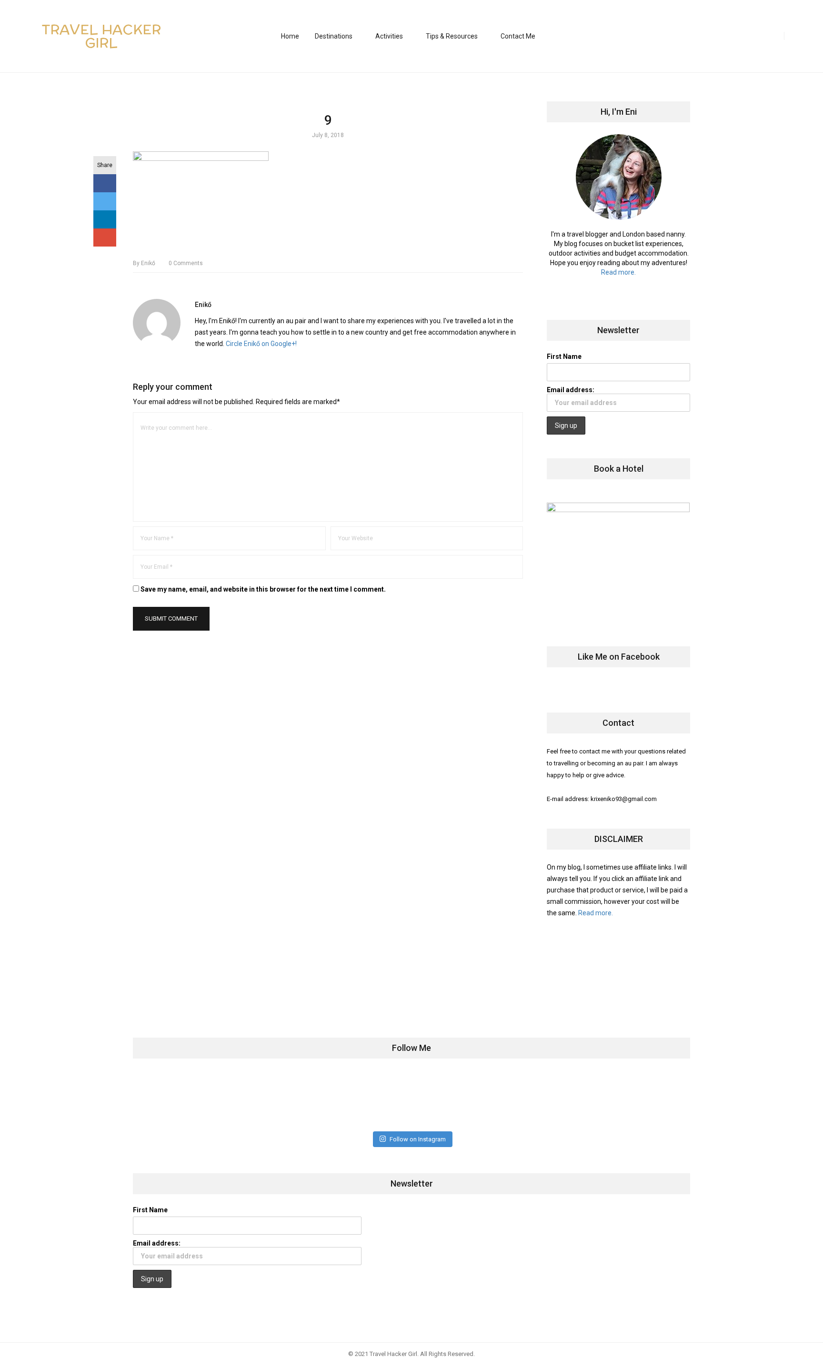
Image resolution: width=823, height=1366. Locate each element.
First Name (564, 356)
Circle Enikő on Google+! (261, 343)
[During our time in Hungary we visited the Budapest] (641, 1099)
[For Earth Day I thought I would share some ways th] (365, 1099)
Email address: (570, 390)
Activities (389, 36)
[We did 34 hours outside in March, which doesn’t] (549, 1099)
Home (290, 36)
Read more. (618, 272)
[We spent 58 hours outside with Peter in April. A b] (273, 1099)
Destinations (333, 36)
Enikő (144, 263)
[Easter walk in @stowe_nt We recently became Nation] (457, 1099)
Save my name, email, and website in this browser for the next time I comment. (263, 589)
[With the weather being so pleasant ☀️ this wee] (181, 1099)
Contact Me (518, 36)
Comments (186, 263)
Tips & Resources (452, 36)
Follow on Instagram (418, 1139)
